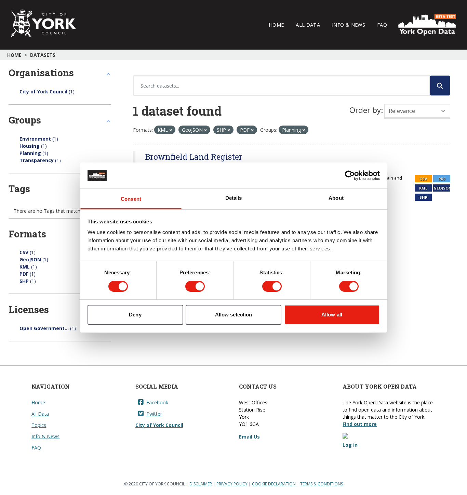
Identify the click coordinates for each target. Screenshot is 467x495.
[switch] (195, 286)
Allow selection (233, 314)
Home (276, 24)
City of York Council (159, 425)
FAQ (382, 24)
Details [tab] (233, 198)
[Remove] (170, 130)
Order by (365, 110)
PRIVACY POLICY (232, 484)
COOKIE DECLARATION (274, 484)
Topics (38, 425)
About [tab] (336, 198)
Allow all (331, 314)
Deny (135, 314)
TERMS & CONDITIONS (321, 484)
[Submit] (440, 85)
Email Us (249, 436)
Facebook (157, 402)
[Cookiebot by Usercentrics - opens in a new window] (350, 175)
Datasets (42, 55)
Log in (350, 445)
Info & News (348, 24)
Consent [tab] (131, 199)
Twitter (154, 414)
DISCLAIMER (200, 484)
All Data (308, 24)
